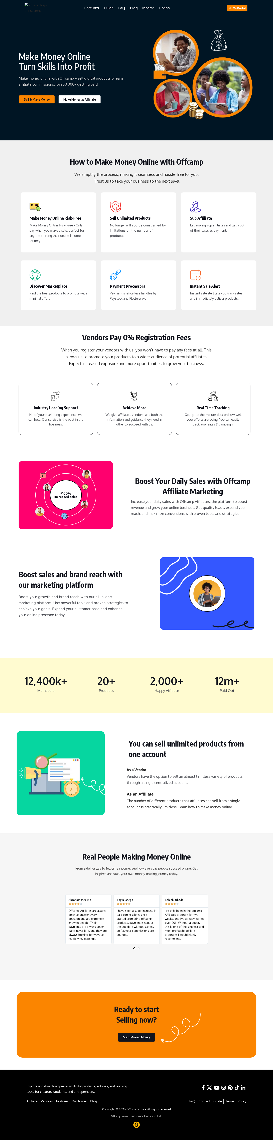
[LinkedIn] (243, 1088)
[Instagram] (223, 1088)
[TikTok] (237, 1088)
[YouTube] (216, 1088)
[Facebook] (203, 1088)
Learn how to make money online (205, 807)
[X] (209, 1088)
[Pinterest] (230, 1088)
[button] (134, 948)
